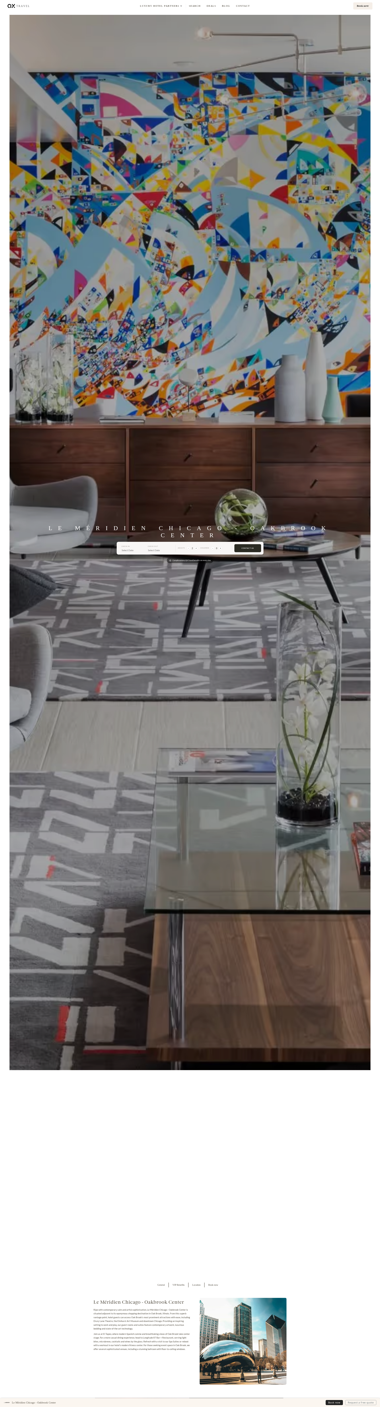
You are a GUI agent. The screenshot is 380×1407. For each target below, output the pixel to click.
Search (195, 5)
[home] (19, 6)
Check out (153, 546)
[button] (159, 6)
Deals (211, 5)
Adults (181, 548)
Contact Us (248, 548)
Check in (125, 546)
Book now (334, 1402)
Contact (243, 5)
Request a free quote (361, 1402)
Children (204, 548)
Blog (226, 5)
